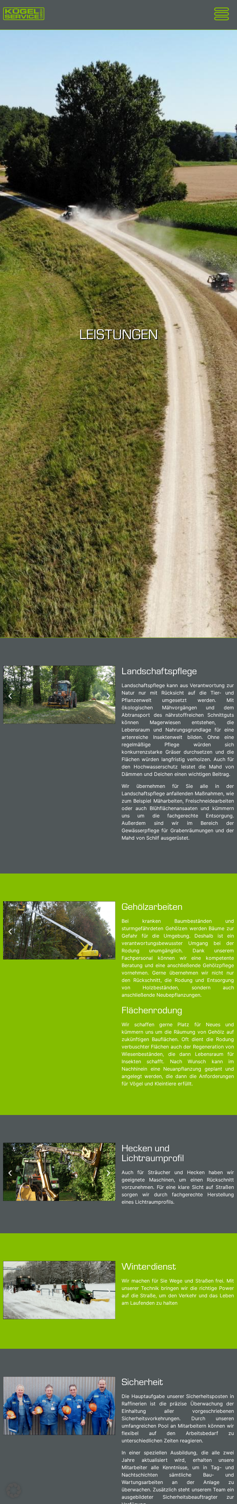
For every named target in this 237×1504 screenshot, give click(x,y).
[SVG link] (23, 13)
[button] (10, 695)
